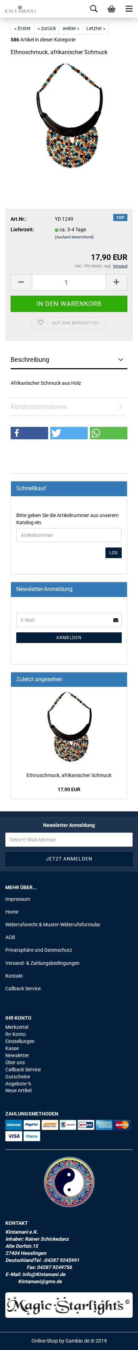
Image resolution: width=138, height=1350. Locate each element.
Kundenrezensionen (39, 406)
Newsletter (17, 1055)
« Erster (22, 28)
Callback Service (23, 988)
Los (113, 552)
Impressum (17, 899)
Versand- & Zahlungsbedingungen (42, 963)
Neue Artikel (18, 1090)
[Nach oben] (118, 1339)
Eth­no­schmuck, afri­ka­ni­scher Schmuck (69, 775)
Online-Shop (44, 1341)
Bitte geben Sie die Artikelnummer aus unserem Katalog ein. (67, 518)
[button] (29, 433)
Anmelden (69, 637)
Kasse (12, 1048)
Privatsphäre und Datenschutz (38, 950)
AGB (10, 937)
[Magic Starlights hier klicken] (69, 1305)
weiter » (71, 28)
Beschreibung (30, 359)
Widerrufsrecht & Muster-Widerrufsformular (52, 924)
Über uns (15, 1062)
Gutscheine (17, 1076)
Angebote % (18, 1084)
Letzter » (95, 28)
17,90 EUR (69, 789)
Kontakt (14, 976)
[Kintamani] (17, 9)
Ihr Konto (15, 1034)
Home (11, 912)
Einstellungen (20, 1041)
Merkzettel (16, 1027)
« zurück (47, 28)
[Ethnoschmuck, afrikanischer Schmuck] (69, 116)
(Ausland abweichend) (74, 237)
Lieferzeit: (22, 229)
